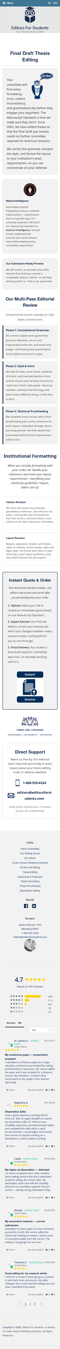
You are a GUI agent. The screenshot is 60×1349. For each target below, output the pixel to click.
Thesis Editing (30, 872)
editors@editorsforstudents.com (34, 795)
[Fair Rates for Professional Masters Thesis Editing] (30, 702)
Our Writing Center (30, 853)
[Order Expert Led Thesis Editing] (8, 75)
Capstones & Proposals (30, 876)
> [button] (41, 1304)
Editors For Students (33, 1327)
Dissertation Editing (30, 890)
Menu (10, 3)
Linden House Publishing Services (30, 862)
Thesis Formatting (30, 881)
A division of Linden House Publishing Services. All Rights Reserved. (28, 1331)
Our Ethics (30, 858)
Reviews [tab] (11, 1022)
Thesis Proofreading (30, 885)
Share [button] (12, 1090)
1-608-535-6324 (34, 783)
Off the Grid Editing (30, 867)
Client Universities (30, 848)
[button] (48, 1090)
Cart (55, 3)
